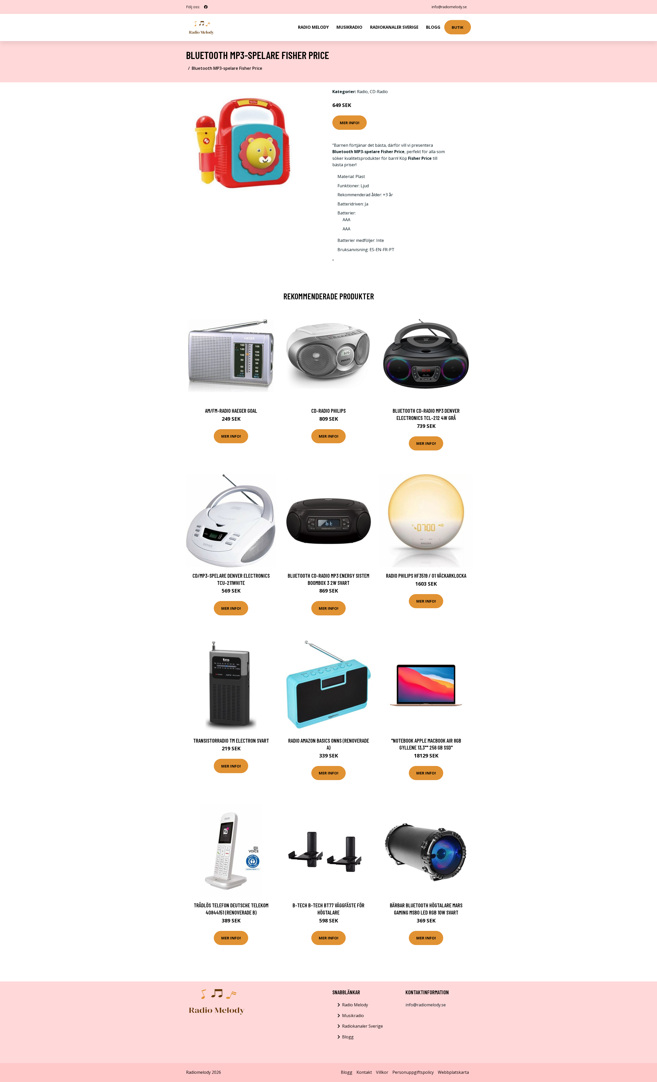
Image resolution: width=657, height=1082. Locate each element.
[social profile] (206, 7)
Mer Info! (349, 122)
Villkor (382, 1072)
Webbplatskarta (453, 1072)
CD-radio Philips (328, 410)
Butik (457, 27)
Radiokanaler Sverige (394, 27)
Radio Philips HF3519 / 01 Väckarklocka (426, 575)
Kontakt (364, 1072)
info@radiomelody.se (449, 6)
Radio (362, 91)
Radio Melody (313, 27)
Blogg (433, 27)
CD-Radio (379, 91)
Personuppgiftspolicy (413, 1072)
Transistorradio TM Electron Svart (231, 740)
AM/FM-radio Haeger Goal (231, 410)
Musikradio (349, 27)
